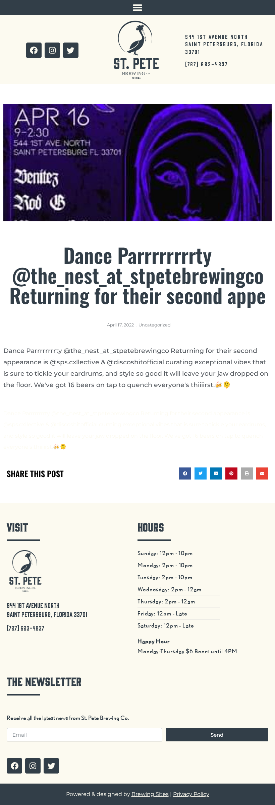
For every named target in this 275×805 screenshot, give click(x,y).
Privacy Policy (191, 794)
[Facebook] (34, 50)
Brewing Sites (150, 794)
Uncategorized (155, 324)
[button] (137, 7)
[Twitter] (70, 50)
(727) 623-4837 (206, 64)
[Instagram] (52, 50)
